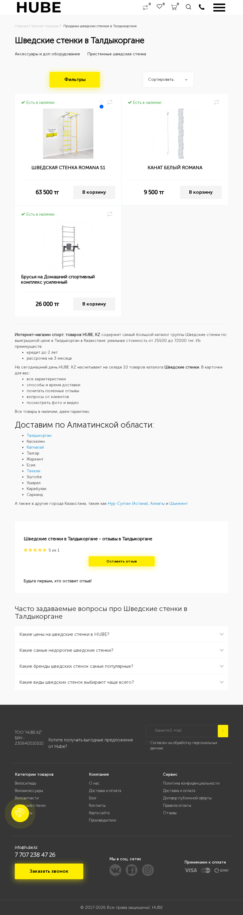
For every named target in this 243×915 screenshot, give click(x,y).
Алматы (157, 503)
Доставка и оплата (105, 790)
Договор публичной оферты (187, 798)
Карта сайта (99, 813)
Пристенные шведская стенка (116, 53)
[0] (145, 7)
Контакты (97, 805)
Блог (93, 798)
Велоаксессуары (29, 790)
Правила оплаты (177, 805)
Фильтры (75, 79)
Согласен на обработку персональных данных (183, 746)
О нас (94, 783)
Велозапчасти (27, 798)
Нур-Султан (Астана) (128, 503)
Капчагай (35, 447)
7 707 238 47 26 (35, 854)
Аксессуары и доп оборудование (47, 53)
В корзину (94, 192)
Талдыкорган (39, 435)
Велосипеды (25, 783)
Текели (33, 470)
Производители (102, 820)
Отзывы (170, 813)
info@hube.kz (26, 847)
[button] (20, 813)
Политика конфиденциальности (191, 783)
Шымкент (179, 503)
